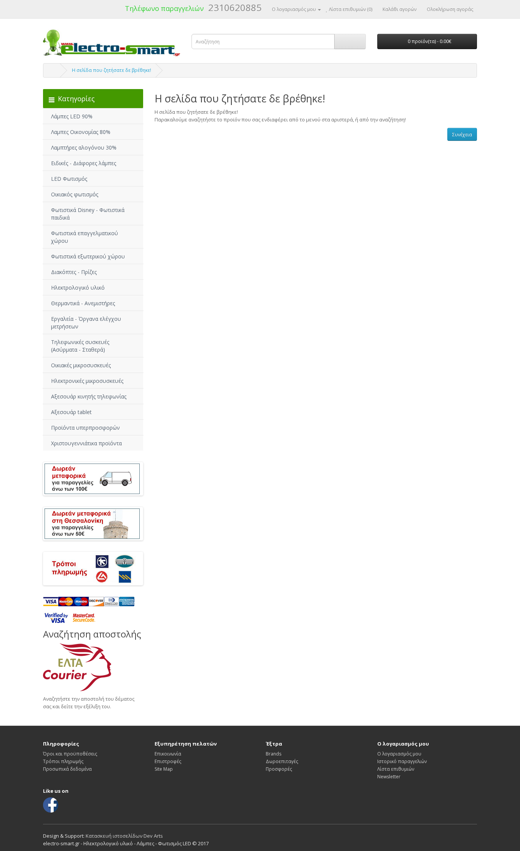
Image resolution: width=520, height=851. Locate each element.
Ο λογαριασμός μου (399, 754)
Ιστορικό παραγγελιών (402, 761)
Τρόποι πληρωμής (63, 761)
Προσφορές (279, 769)
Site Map (164, 769)
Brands (273, 754)
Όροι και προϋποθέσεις (70, 754)
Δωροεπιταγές (282, 761)
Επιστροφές (168, 761)
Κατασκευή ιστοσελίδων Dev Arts (124, 835)
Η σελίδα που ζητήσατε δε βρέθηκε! (111, 70)
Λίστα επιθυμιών (395, 769)
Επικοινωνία (168, 754)
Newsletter (388, 776)
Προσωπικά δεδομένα (67, 769)
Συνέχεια (462, 134)
